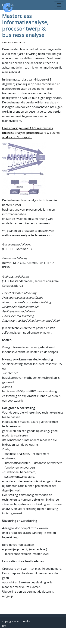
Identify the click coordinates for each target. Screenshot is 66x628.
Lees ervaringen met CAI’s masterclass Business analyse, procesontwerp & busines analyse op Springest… (31, 132)
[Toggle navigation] (59, 4)
